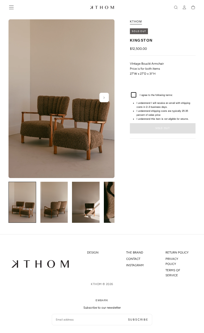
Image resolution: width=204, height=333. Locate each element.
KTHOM (136, 21)
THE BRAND (134, 252)
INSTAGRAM (135, 265)
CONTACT (133, 259)
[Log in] (184, 8)
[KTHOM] (40, 264)
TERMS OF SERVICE (172, 272)
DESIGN (93, 252)
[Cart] (193, 8)
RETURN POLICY (177, 252)
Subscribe (138, 319)
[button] (11, 7)
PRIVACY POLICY (171, 261)
